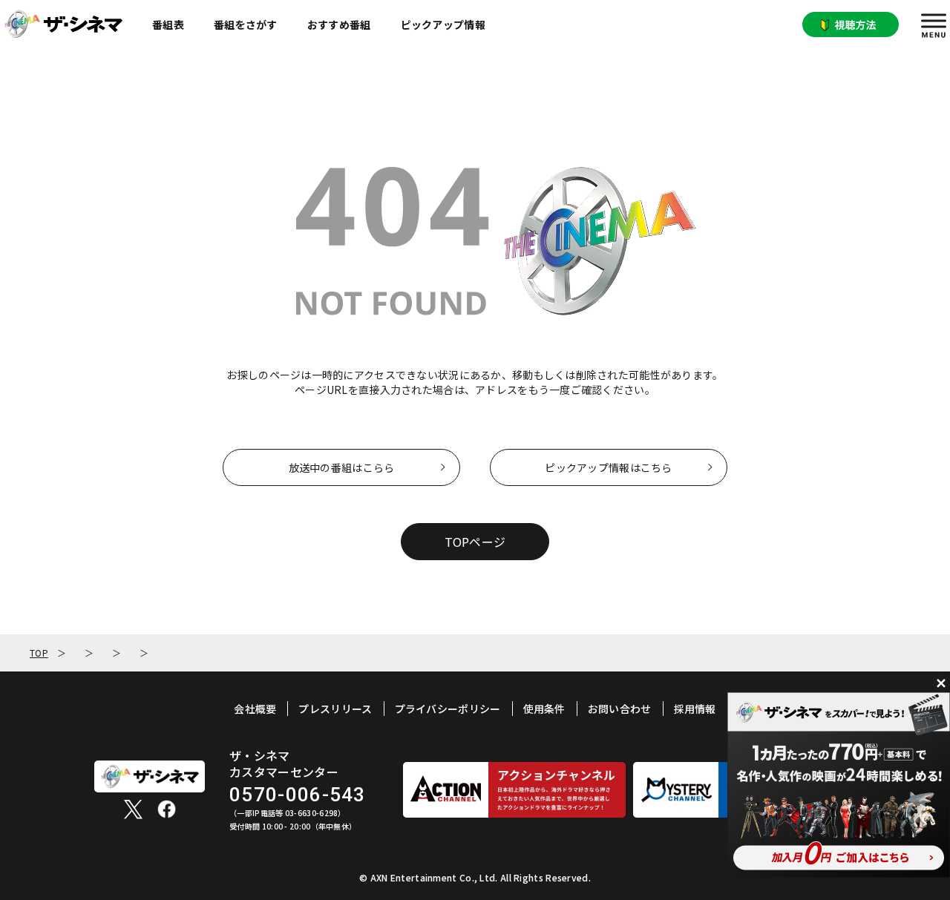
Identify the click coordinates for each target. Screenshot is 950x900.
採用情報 (695, 708)
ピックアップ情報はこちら (608, 467)
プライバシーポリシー (448, 708)
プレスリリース (335, 708)
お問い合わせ (620, 708)
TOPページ (475, 542)
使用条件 (544, 708)
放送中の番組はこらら (342, 467)
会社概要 (255, 708)
